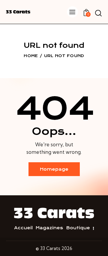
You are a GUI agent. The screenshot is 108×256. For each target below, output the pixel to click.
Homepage (54, 169)
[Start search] (98, 13)
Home (31, 55)
